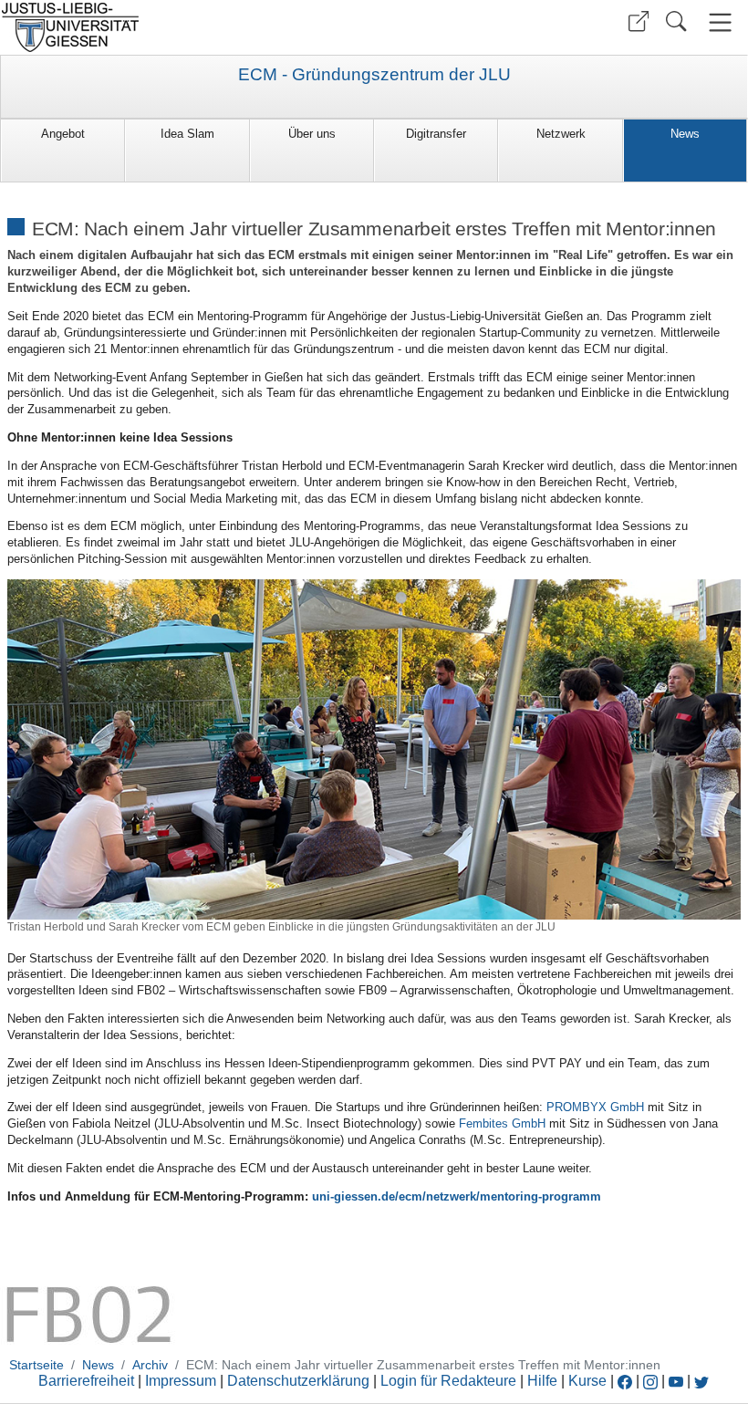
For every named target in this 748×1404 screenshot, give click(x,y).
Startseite (36, 1364)
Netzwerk (561, 133)
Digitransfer (436, 133)
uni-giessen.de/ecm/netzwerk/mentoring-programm (456, 1196)
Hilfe (542, 1380)
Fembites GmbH (502, 1123)
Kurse (587, 1380)
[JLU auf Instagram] (652, 1380)
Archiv (150, 1364)
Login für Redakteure (448, 1380)
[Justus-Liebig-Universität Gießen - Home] (184, 27)
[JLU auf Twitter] (701, 1380)
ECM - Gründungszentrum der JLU (374, 75)
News (685, 133)
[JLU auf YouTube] (676, 1380)
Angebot (63, 133)
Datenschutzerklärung (298, 1380)
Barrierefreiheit (86, 1380)
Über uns (312, 133)
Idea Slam (187, 133)
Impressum (180, 1380)
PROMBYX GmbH (595, 1107)
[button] (639, 21)
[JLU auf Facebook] (625, 1380)
